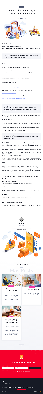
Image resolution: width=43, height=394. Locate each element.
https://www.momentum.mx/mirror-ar (9, 93)
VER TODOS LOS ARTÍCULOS (21, 229)
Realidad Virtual (4, 387)
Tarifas (19, 387)
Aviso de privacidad (29, 387)
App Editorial (15, 387)
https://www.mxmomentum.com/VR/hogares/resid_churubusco (13, 98)
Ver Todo (21, 345)
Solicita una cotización (21, 389)
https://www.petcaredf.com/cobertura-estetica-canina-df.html (13, 87)
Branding (9, 387)
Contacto (23, 387)
